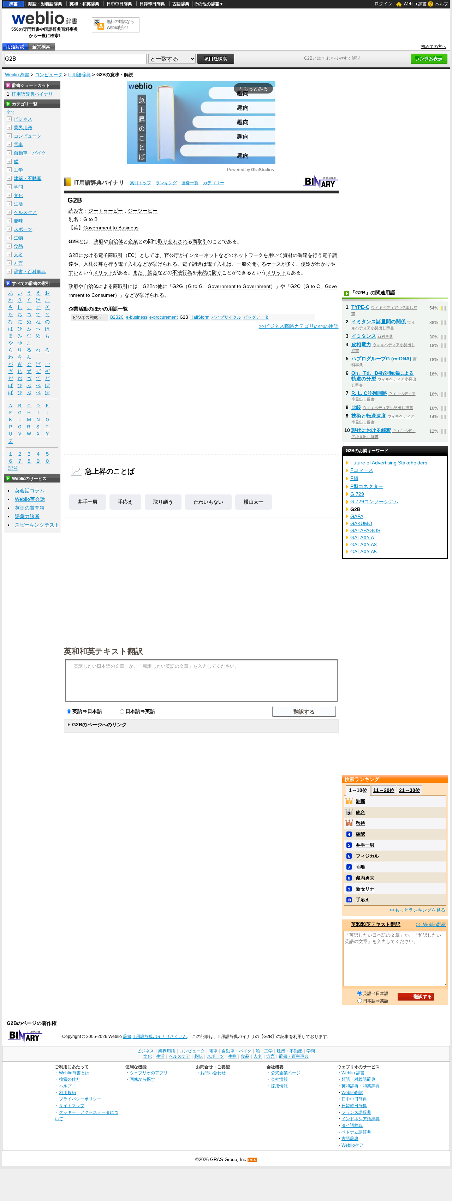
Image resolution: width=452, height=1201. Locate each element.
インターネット (201, 255)
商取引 (199, 241)
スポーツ (23, 229)
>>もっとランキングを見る (417, 910)
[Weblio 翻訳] (99, 25)
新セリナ (365, 888)
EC (131, 255)
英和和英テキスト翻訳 (103, 650)
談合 (152, 272)
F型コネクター (366, 486)
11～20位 (383, 790)
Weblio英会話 (30, 499)
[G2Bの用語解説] (15, 46)
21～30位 (409, 790)
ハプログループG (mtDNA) (381, 358)
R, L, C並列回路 (369, 393)
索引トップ (140, 182)
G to (192, 286)
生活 (18, 203)
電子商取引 (110, 255)
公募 (98, 264)
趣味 (18, 220)
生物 (18, 237)
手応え (125, 502)
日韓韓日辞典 (152, 3)
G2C (295, 286)
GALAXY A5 (363, 551)
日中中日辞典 (119, 3)
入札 (88, 264)
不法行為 (182, 272)
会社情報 (279, 1079)
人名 (18, 254)
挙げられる (165, 264)
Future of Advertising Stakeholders (388, 463)
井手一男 (87, 502)
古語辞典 (180, 3)
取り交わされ (173, 241)
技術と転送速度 (368, 416)
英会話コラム (29, 490)
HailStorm (199, 317)
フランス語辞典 (356, 1112)
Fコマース (361, 470)
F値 (354, 478)
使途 (306, 264)
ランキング (166, 182)
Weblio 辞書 (415, 3)
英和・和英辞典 (84, 3)
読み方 (76, 211)
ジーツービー (142, 211)
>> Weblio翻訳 (431, 924)
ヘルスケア (25, 212)
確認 (360, 834)
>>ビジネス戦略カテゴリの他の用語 (299, 326)
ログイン (383, 3)
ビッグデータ (256, 317)
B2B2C (117, 317)
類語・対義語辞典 (45, 3)
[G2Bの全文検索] (41, 46)
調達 (303, 255)
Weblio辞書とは (74, 1072)
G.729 (357, 494)
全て (11, 112)
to (88, 295)
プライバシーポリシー (80, 1099)
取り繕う (163, 502)
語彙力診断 (27, 516)
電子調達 (192, 264)
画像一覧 (190, 182)
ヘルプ (441, 3)
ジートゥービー (105, 211)
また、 (140, 272)
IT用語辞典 (79, 74)
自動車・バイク (30, 153)
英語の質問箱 (29, 508)
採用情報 (279, 1085)
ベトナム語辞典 (356, 1132)
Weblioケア (352, 1145)
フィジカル (367, 856)
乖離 (360, 867)
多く (291, 264)
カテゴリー (213, 182)
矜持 (360, 823)
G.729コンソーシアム (374, 501)
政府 (98, 241)
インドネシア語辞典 (360, 1118)
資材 (288, 255)
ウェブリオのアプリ (149, 1072)
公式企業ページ (286, 1072)
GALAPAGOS (365, 530)
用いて (275, 255)
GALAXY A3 (363, 544)
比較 (356, 407)
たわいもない (208, 502)
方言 (18, 263)
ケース (273, 264)
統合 (360, 812)
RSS (252, 1160)
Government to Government (239, 286)
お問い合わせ (213, 1072)
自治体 (115, 241)
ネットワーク (248, 255)
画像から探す (142, 1079)
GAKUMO (361, 523)
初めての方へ (433, 46)
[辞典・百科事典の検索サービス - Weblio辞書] (44, 23)
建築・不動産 (27, 178)
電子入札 (128, 264)
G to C (312, 286)
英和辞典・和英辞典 (360, 1085)
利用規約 (67, 1092)
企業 (133, 241)
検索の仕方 (69, 1079)
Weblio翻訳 (352, 1092)
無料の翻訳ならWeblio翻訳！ (120, 24)
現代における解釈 (371, 430)
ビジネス (23, 119)
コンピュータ (49, 74)
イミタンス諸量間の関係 (378, 321)
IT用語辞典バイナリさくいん (159, 1036)
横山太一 (253, 502)
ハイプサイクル (226, 317)
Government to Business (110, 227)
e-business (136, 317)
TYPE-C (360, 307)
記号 (13, 468)
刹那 (360, 801)
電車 (18, 144)
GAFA (356, 516)
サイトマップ (71, 1105)
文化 (18, 195)
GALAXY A (362, 537)
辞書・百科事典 (30, 271)
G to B (90, 219)
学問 (18, 187)
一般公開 (246, 264)
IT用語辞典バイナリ (99, 183)
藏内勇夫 (365, 878)
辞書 (13, 3)
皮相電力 (361, 344)
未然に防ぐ (209, 272)
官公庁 (171, 255)
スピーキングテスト (37, 525)
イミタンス (363, 336)
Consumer (103, 295)
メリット (103, 272)
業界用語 (23, 127)
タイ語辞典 (352, 1125)
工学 (18, 170)
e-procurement (163, 317)
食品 (18, 246)
